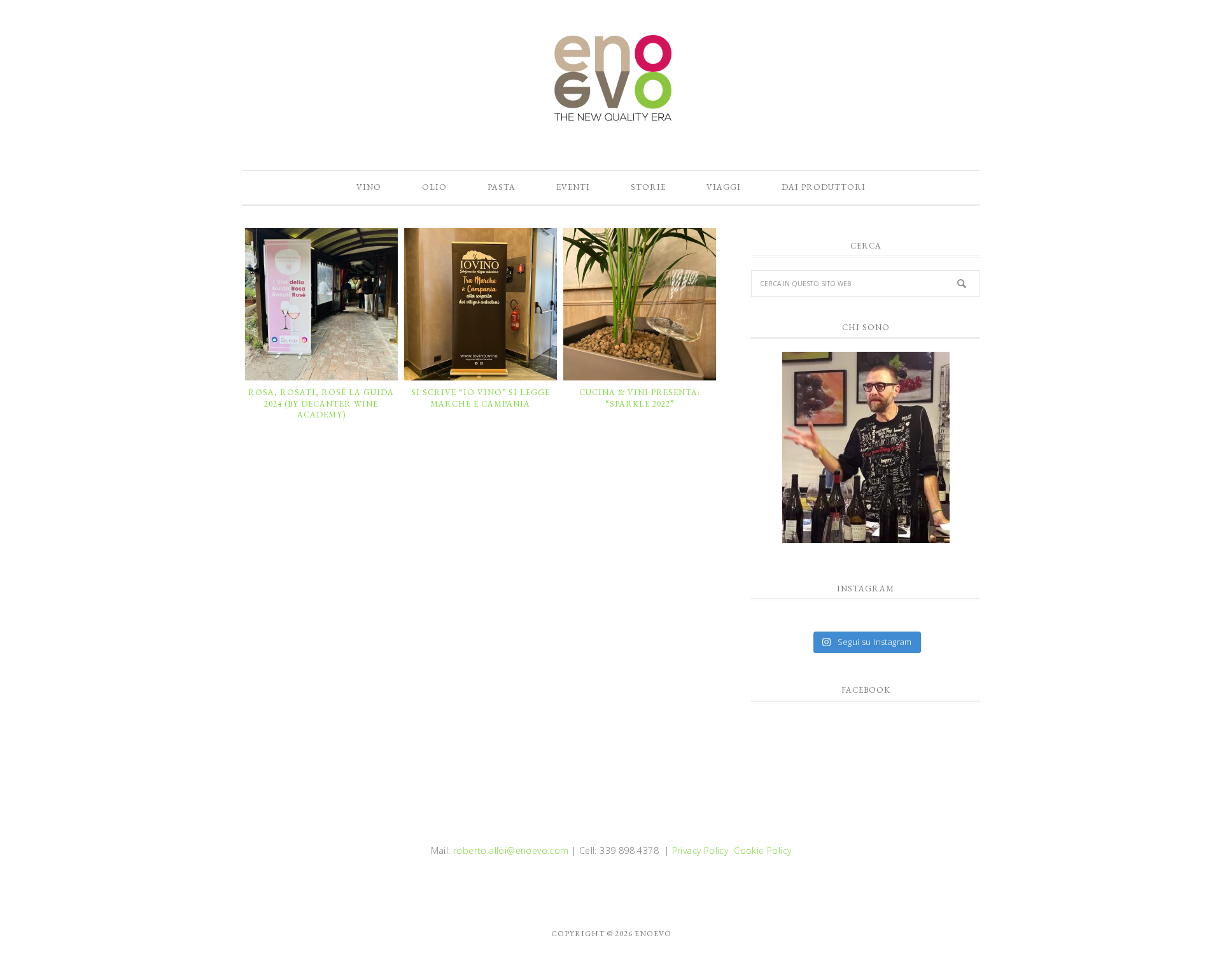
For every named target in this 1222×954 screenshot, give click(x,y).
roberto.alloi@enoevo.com (511, 850)
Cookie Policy (762, 850)
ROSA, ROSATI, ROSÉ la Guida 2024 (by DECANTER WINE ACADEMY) (321, 403)
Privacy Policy (700, 850)
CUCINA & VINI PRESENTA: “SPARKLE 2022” (639, 398)
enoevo (611, 78)
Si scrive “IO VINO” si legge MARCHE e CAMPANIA (480, 398)
